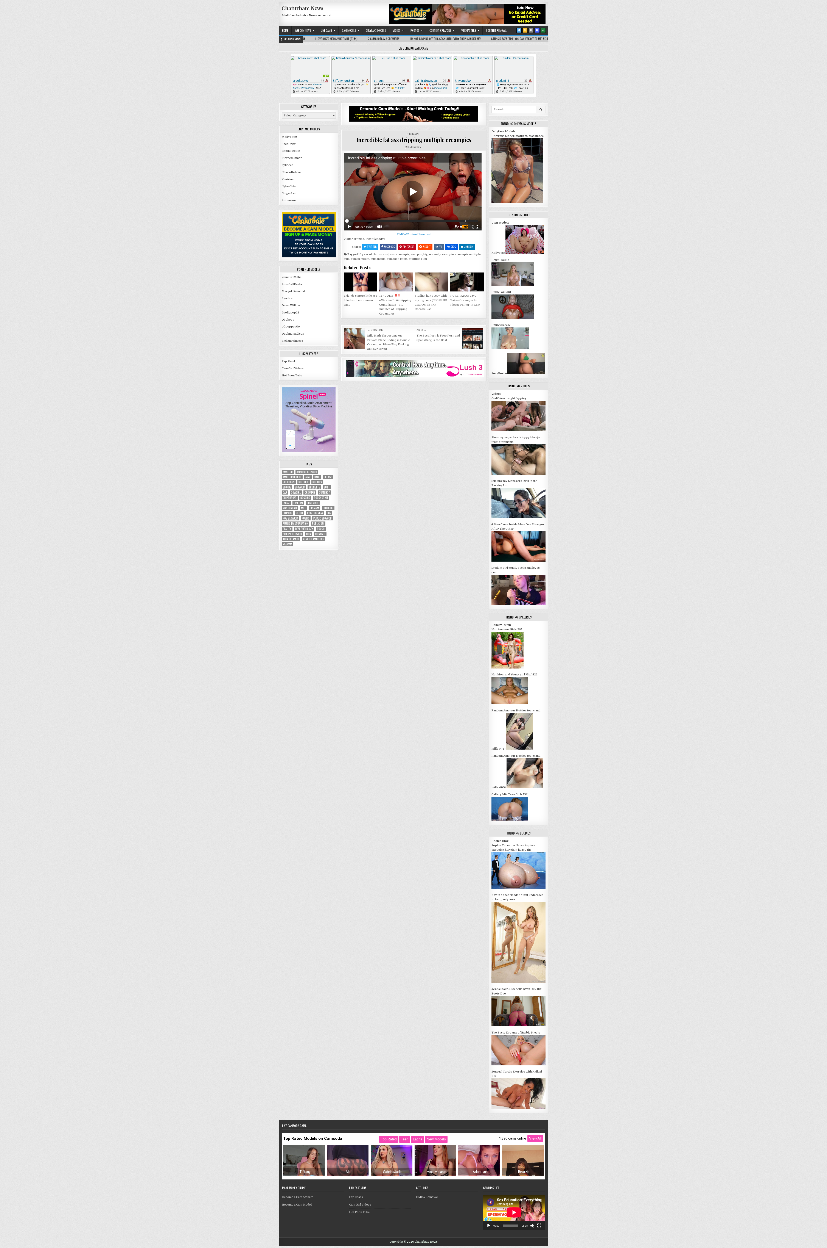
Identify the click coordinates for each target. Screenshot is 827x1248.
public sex (318, 523)
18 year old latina (370, 254)
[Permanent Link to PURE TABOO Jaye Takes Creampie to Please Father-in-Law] (467, 281)
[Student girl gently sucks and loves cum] (518, 604)
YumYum (288, 179)
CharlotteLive (291, 172)
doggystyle (321, 498)
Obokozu (288, 319)
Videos (397, 30)
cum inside (378, 258)
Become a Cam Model (297, 1204)
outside (287, 513)
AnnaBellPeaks (292, 284)
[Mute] (532, 1225)
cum (347, 258)
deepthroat (290, 498)
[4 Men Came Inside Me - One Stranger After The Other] (518, 560)
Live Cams (326, 30)
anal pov (416, 254)
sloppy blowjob (292, 534)
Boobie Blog (499, 840)
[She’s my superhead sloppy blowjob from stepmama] (518, 473)
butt (327, 487)
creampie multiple (468, 254)
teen (308, 534)
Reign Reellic (291, 150)
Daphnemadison (293, 333)
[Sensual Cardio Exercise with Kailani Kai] (518, 1108)
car (285, 492)
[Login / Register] (543, 30)
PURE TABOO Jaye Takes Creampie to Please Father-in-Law (465, 300)
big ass (328, 477)
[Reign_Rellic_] (512, 285)
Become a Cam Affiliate (297, 1197)
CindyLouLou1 (501, 292)
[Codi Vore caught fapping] (518, 430)
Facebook (389, 246)
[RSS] (525, 30)
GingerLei (288, 193)
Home (285, 30)
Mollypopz (289, 136)
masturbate (290, 508)
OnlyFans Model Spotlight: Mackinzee (517, 136)
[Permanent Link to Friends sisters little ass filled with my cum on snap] (360, 281)
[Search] (531, 30)
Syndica (287, 298)
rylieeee (288, 165)
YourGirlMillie (292, 277)
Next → (422, 329)
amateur (288, 472)
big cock (303, 482)
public (305, 518)
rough (321, 529)
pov (329, 513)
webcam (287, 544)
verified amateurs (313, 539)
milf (303, 508)
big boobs (289, 482)
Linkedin (468, 246)
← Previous (375, 329)
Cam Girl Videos (293, 368)
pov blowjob (290, 518)
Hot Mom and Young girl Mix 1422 (514, 674)
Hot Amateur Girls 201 (506, 629)
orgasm (314, 508)
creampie (447, 254)
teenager (320, 534)
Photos (415, 30)
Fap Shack (289, 361)
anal (386, 254)
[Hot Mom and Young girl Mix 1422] (509, 703)
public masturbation (295, 523)
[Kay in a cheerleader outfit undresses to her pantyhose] (518, 982)
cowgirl (296, 492)
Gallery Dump (501, 624)
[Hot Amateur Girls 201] (507, 667)
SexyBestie (499, 373)
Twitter (372, 246)
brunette (314, 487)
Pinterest (409, 246)
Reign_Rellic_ (501, 260)
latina (403, 258)
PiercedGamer (292, 158)
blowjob (300, 487)
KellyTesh (498, 252)
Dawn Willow (291, 305)
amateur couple (292, 477)
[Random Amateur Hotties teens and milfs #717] (519, 748)
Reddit (427, 246)
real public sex (304, 529)
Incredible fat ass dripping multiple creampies (413, 140)
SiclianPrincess (292, 340)
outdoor (328, 508)
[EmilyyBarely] (510, 347)
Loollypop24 (290, 312)
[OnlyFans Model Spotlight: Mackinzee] (517, 202)
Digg (453, 246)
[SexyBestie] (526, 373)
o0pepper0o (291, 326)
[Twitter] (519, 30)
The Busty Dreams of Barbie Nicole (515, 1032)
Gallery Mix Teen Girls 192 (509, 794)
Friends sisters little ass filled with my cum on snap (360, 300)
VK (440, 246)
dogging (305, 498)
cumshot (393, 258)
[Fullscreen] (539, 1225)
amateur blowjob (307, 472)
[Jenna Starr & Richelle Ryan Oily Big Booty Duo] (518, 1025)
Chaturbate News (302, 8)
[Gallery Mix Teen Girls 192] (509, 820)
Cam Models (349, 30)
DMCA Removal (427, 1197)
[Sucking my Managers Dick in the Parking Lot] (518, 517)
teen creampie (291, 539)
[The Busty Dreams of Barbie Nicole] (518, 1064)
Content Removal (496, 30)
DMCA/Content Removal (414, 234)
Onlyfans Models (376, 30)
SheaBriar (289, 144)
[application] (514, 1212)
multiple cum (418, 258)
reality (287, 529)
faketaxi (298, 503)
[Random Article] (537, 30)
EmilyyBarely (500, 325)
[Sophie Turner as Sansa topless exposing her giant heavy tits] (518, 887)
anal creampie (399, 254)
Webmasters (468, 30)
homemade (313, 503)
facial (286, 503)
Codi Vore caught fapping (508, 398)
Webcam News (303, 30)
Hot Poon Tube (292, 375)
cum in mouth (360, 258)
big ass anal (431, 254)
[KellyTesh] (524, 252)
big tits (317, 482)
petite (299, 513)
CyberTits (289, 186)
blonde (287, 487)
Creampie (414, 134)
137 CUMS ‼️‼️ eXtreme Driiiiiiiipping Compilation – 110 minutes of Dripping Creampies (395, 304)
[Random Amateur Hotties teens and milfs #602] (525, 787)
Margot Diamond (293, 291)
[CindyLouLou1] (512, 317)
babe (317, 477)
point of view (315, 513)
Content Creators (440, 30)
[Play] (489, 1225)
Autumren (289, 200)
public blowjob (322, 518)
